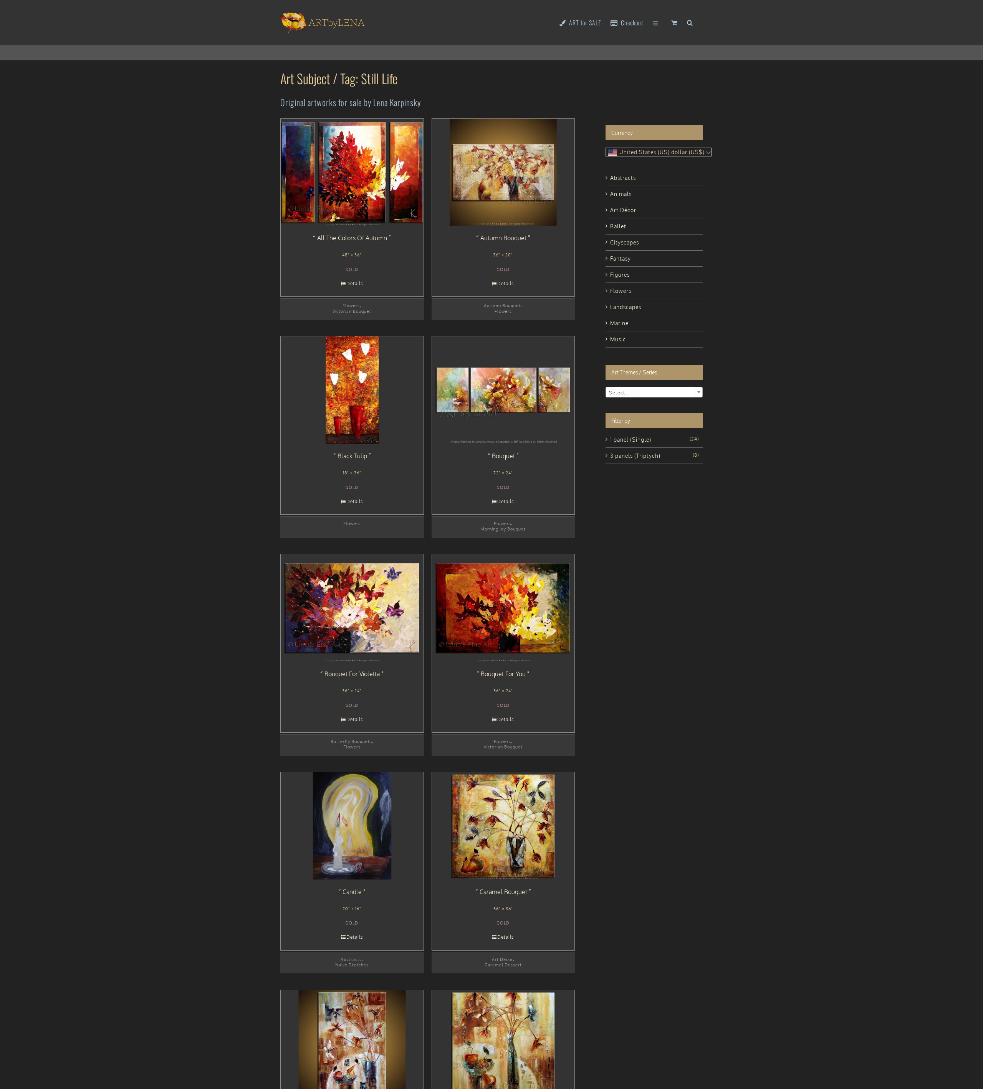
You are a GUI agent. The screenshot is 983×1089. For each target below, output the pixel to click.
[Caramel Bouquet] (503, 826)
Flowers (351, 305)
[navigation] (659, 152)
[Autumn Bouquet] (503, 172)
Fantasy (620, 258)
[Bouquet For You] (503, 608)
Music (618, 339)
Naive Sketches (352, 965)
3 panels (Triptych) (635, 455)
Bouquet (503, 456)
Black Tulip (352, 456)
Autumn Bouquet (503, 238)
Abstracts (351, 959)
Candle (352, 892)
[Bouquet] (503, 390)
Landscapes (625, 307)
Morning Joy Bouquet (503, 529)
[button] (690, 22)
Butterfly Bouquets (351, 741)
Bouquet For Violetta (352, 674)
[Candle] (352, 826)
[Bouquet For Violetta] (352, 608)
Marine (619, 323)
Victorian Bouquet (352, 311)
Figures (620, 274)
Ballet (618, 226)
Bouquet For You (503, 674)
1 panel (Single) (630, 439)
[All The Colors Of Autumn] (352, 172)
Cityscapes (624, 242)
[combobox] (654, 392)
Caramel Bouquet (503, 892)
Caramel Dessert (503, 965)
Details (354, 283)
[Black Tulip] (352, 390)
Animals (621, 194)
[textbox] (654, 392)
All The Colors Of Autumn (352, 238)
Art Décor (502, 959)
